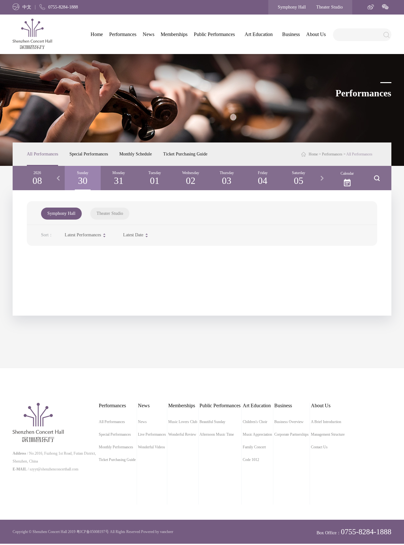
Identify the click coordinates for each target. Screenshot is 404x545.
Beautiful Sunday (212, 422)
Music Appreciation (257, 434)
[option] (83, 178)
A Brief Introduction (326, 422)
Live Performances (152, 434)
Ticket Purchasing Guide (185, 154)
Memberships (174, 34)
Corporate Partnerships (291, 434)
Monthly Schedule (135, 154)
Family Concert (254, 447)
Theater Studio (329, 7)
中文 (26, 7)
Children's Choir (255, 422)
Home (97, 34)
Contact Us (319, 447)
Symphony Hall (292, 7)
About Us (316, 34)
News (148, 34)
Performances (122, 34)
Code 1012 (251, 459)
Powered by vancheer (157, 532)
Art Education (259, 34)
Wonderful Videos (151, 447)
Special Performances (88, 154)
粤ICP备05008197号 (92, 532)
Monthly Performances (116, 447)
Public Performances (214, 34)
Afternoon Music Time (216, 434)
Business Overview (289, 422)
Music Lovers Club (182, 422)
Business (291, 34)
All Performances (42, 154)
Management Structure (328, 434)
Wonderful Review (182, 434)
